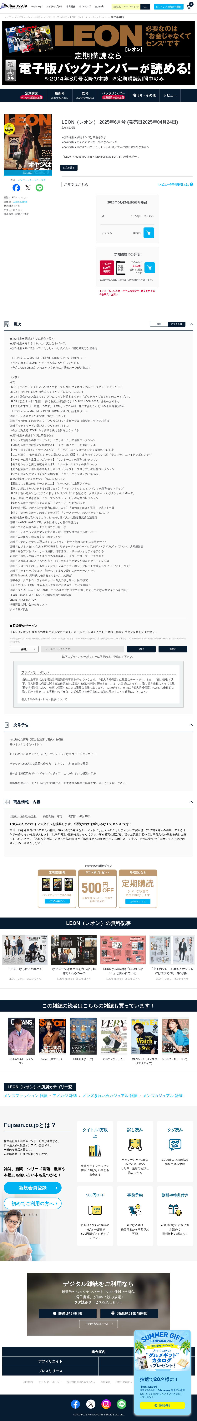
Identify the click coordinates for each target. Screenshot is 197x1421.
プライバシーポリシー (50, 1382)
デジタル (107, 232)
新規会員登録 (33, 1187)
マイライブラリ (54, 6)
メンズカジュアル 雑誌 (55, 17)
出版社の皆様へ (124, 1382)
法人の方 (99, 6)
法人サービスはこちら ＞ (21, 1214)
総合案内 (98, 1352)
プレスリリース (50, 1371)
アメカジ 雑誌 (65, 1096)
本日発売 (70, 6)
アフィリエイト (50, 1361)
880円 (137, 232)
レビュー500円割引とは (175, 184)
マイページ (36, 6)
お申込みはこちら (57, 901)
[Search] (145, 7)
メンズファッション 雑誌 (27, 17)
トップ (7, 17)
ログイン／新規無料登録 (168, 6)
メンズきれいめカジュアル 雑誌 (109, 1096)
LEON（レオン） (79, 17)
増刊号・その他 (144, 95)
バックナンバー (99, 17)
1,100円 (136, 216)
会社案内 (105, 1382)
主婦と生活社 (20, 201)
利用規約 (28, 1382)
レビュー (170, 95)
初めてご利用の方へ (33, 1203)
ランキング (85, 6)
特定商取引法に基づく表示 (81, 1382)
